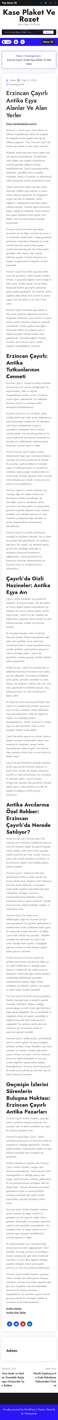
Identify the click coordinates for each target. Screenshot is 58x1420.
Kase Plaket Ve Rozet (29, 16)
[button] (9, 2)
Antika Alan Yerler (16, 1312)
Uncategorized (32, 56)
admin (11, 1350)
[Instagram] (55, 3)
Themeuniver (30, 1413)
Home (19, 56)
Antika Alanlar (14, 1308)
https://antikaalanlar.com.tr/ (21, 124)
